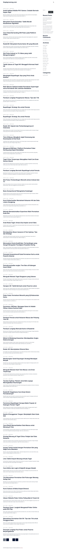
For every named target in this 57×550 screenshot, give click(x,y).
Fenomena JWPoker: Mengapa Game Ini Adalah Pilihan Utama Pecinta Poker (19, 307)
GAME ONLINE (12, 8)
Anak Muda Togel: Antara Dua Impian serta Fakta (19, 223)
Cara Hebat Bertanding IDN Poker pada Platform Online (19, 33)
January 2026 (45, 56)
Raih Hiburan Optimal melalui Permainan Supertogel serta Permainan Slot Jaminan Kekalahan (21, 87)
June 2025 (44, 68)
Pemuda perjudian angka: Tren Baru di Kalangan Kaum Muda (19, 266)
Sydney (21, 547)
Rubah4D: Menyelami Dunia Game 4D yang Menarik (20, 44)
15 (13, 539)
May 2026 (44, 50)
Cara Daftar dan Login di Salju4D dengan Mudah (19, 468)
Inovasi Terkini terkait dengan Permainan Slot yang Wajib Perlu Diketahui (20, 448)
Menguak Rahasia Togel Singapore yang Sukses (19, 276)
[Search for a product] (53, 2)
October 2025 (45, 61)
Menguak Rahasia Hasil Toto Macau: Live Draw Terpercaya (19, 370)
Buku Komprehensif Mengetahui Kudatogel (17, 191)
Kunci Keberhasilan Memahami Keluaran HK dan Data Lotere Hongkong (21, 201)
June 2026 (44, 48)
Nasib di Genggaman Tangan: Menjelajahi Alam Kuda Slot (21, 415)
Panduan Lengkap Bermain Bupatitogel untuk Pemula (21, 170)
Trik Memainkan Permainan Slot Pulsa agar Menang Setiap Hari (20, 478)
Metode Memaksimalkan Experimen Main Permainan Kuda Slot (21, 212)
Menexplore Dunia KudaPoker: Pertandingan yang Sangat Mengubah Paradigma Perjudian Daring (20, 244)
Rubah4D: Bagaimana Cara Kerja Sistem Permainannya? (16, 393)
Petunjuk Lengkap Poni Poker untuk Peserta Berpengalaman (18, 530)
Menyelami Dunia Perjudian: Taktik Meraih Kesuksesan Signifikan (17, 22)
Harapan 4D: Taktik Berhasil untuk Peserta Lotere (20, 286)
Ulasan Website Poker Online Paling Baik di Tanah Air (21, 498)
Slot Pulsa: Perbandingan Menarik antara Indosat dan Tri (21, 180)
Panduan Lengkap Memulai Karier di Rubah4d (18, 329)
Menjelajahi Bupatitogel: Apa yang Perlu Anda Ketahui (18, 76)
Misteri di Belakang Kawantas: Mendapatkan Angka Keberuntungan (20, 339)
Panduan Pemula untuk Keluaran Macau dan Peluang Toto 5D (21, 318)
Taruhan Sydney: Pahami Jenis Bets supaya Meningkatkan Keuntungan (18, 381)
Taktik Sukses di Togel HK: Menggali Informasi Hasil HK (20, 65)
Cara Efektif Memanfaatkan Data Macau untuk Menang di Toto (18, 426)
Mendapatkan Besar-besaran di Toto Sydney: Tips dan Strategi (20, 233)
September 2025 (46, 63)
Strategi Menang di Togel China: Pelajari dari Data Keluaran (20, 437)
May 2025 (44, 69)
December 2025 (45, 58)
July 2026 (44, 46)
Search (44, 10)
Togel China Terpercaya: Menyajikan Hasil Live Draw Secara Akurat (21, 160)
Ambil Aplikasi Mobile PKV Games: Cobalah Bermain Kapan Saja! (21, 11)
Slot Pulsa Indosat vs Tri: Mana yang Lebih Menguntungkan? (17, 54)
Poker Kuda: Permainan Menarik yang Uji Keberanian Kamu (21, 296)
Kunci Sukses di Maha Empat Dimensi (16, 488)
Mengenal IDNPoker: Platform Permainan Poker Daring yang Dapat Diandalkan (19, 149)
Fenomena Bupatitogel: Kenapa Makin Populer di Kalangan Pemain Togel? (19, 404)
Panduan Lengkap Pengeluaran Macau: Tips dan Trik (21, 98)
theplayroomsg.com (10, 2)
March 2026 (45, 53)
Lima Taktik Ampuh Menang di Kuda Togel (17, 459)
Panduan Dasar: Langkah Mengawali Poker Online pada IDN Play (20, 508)
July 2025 (44, 66)
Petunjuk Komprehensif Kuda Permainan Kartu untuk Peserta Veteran (21, 255)
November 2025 (45, 60)
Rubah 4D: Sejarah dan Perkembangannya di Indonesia (18, 127)
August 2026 (45, 45)
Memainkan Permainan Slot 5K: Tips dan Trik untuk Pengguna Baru (20, 519)
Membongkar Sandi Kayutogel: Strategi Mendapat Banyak (20, 359)
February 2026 (45, 55)
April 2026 (44, 51)
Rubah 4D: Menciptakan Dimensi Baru (16, 349)
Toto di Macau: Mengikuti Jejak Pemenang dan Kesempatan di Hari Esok (19, 138)
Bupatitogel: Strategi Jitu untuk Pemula (16, 107)
